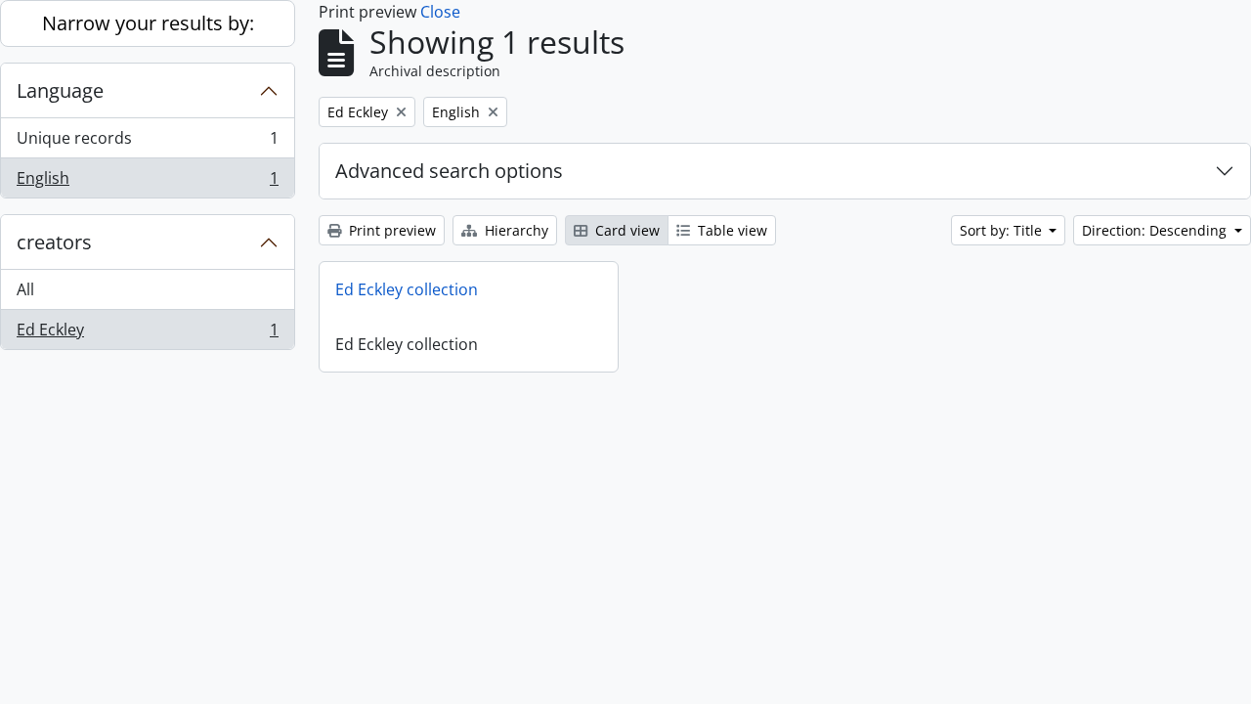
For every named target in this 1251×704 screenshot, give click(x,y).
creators (54, 242)
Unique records (147, 142)
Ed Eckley (147, 334)
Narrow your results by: (148, 23)
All (25, 289)
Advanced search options (449, 170)
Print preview (390, 230)
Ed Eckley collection (406, 289)
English (147, 182)
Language (60, 90)
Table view (730, 230)
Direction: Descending (1156, 230)
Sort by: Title (1003, 230)
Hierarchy (514, 230)
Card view (625, 230)
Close (440, 11)
